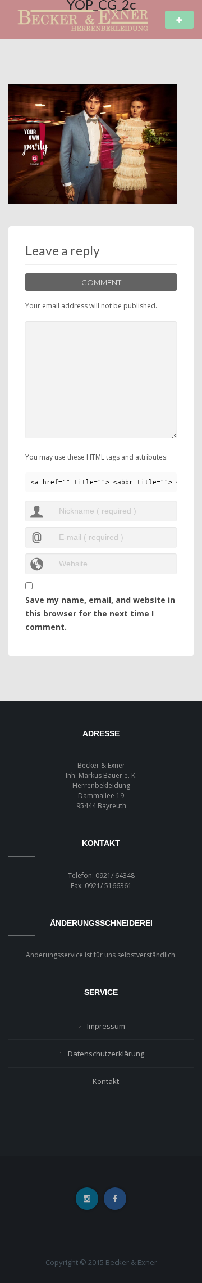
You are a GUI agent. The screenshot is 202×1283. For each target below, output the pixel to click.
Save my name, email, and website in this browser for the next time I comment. (100, 613)
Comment (101, 282)
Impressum (106, 1026)
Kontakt (106, 1081)
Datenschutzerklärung (106, 1053)
